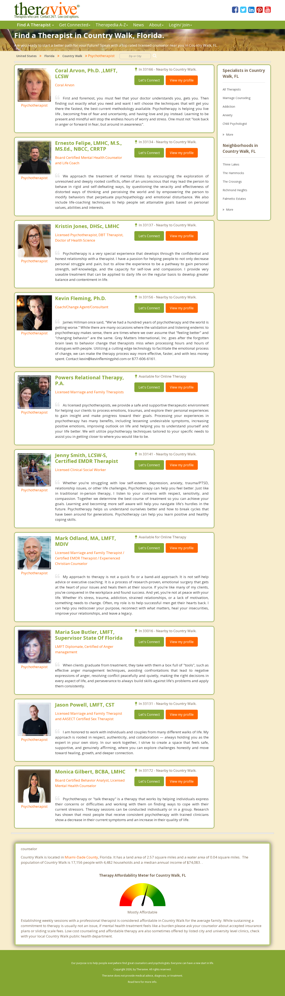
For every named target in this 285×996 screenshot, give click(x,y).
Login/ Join (179, 25)
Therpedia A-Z (111, 25)
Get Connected (73, 25)
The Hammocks (233, 173)
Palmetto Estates (234, 199)
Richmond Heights (235, 190)
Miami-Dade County (81, 857)
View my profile (182, 80)
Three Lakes (231, 164)
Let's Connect (149, 80)
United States (26, 56)
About (155, 25)
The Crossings (232, 181)
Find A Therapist (34, 25)
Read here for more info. (142, 982)
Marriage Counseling (236, 98)
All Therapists (232, 89)
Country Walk (72, 56)
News (138, 25)
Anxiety (227, 115)
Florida (49, 56)
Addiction (229, 106)
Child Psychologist (235, 124)
